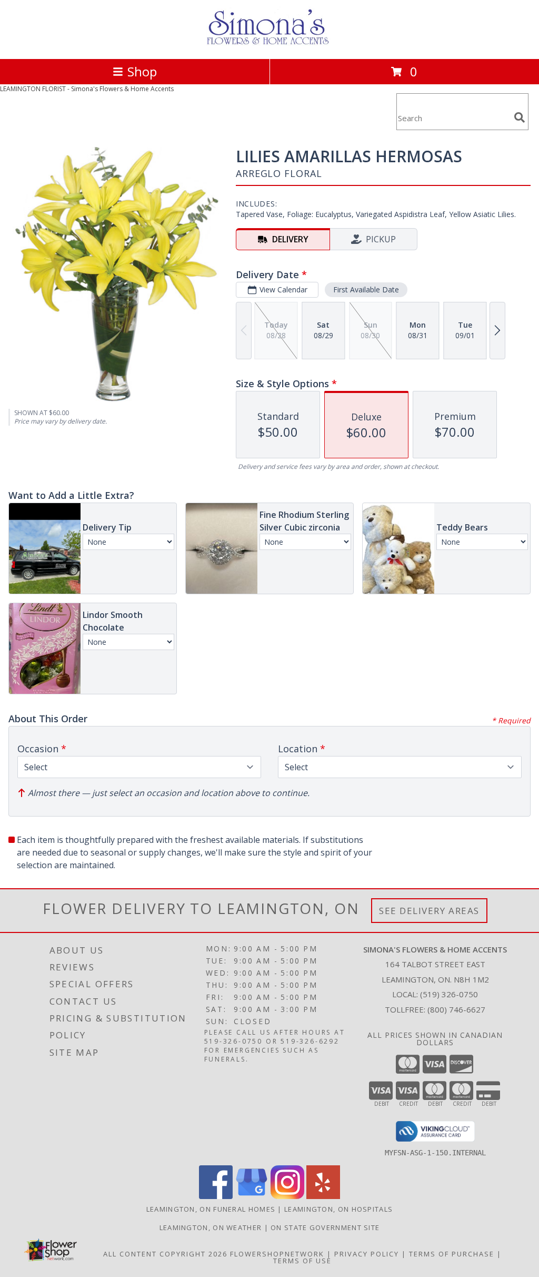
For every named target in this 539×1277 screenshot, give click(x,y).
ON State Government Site (325, 1227)
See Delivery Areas (429, 911)
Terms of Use (302, 1260)
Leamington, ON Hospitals (338, 1209)
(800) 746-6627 (456, 1009)
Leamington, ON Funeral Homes (210, 1209)
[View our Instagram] (287, 1196)
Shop (142, 71)
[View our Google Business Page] (251, 1196)
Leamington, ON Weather (210, 1227)
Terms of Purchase (451, 1254)
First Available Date (366, 289)
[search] (519, 117)
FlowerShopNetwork (277, 1254)
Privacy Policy (366, 1254)
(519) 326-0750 (449, 994)
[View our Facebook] (216, 1196)
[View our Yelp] (323, 1196)
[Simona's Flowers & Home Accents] (269, 43)
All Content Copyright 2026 (165, 1254)
